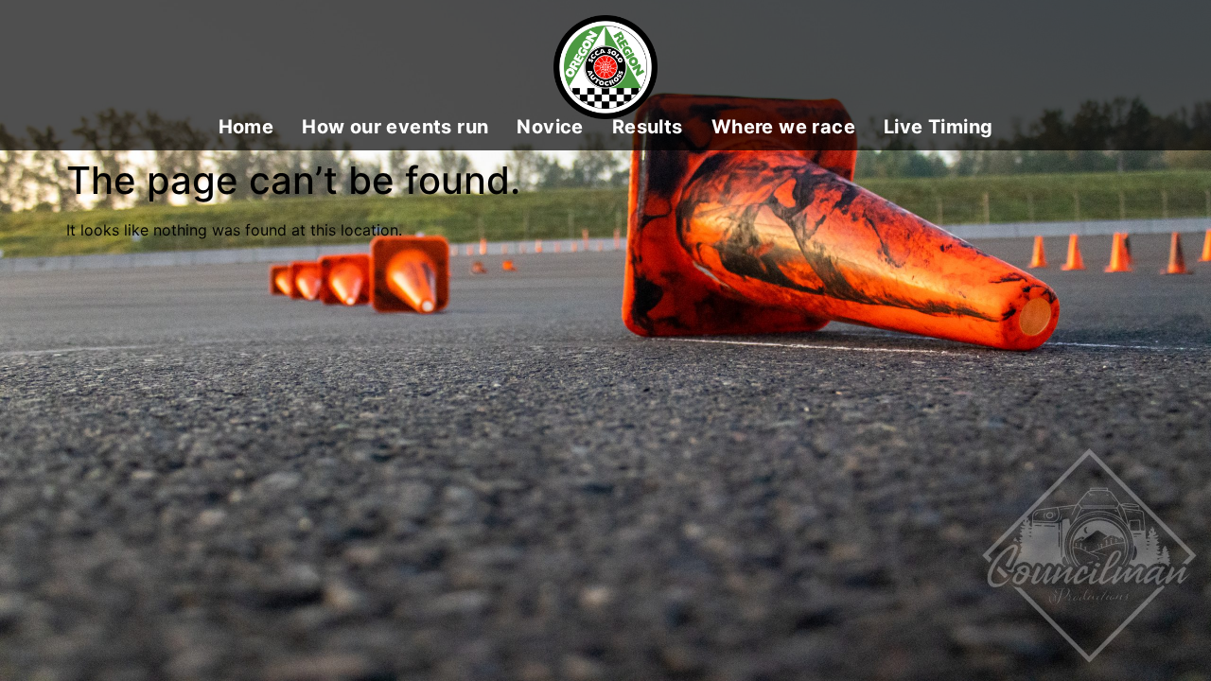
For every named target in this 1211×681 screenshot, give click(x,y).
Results (647, 127)
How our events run (395, 127)
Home (246, 127)
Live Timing (938, 127)
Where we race (783, 127)
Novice (550, 127)
